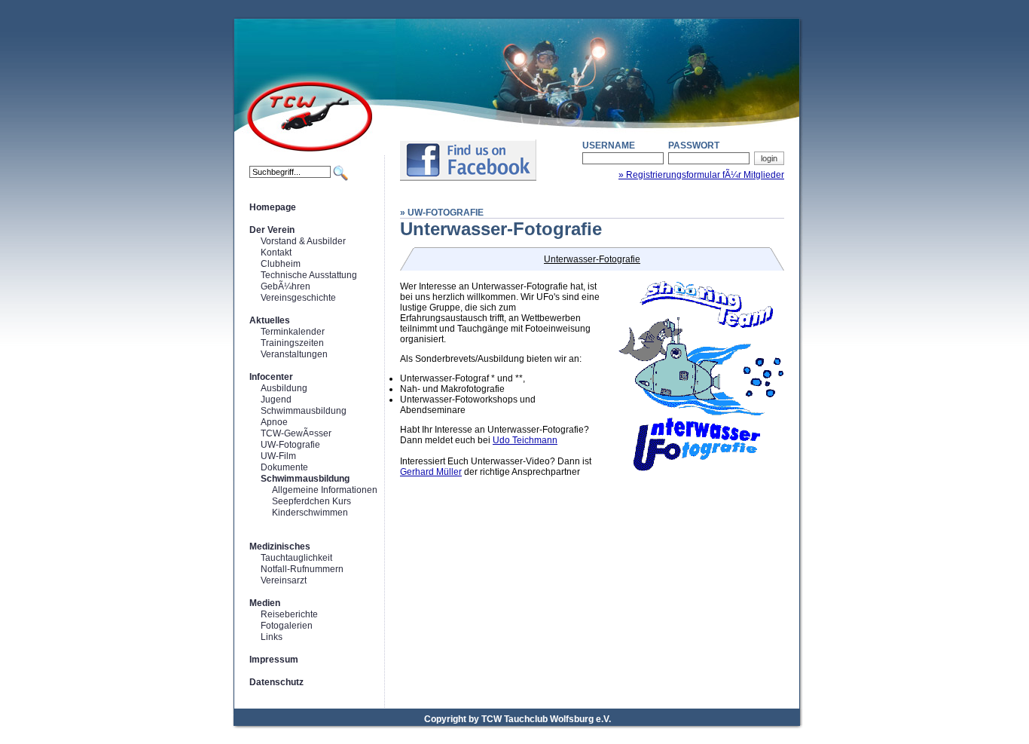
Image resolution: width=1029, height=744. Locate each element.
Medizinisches (279, 546)
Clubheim (281, 264)
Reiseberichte (289, 614)
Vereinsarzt (284, 580)
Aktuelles (269, 320)
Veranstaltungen (294, 354)
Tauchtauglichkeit (296, 558)
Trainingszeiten (292, 343)
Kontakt (276, 252)
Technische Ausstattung (309, 275)
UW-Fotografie (290, 444)
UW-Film (278, 456)
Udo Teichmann (525, 440)
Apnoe (274, 422)
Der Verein (272, 230)
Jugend (276, 399)
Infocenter (271, 377)
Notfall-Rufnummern (302, 569)
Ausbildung (284, 388)
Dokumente (284, 467)
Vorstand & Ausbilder (303, 241)
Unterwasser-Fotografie (592, 259)
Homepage (272, 207)
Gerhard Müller (431, 472)
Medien (264, 603)
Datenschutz (276, 682)
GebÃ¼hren (285, 286)
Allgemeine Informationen (324, 490)
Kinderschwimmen (310, 512)
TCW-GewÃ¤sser (296, 433)
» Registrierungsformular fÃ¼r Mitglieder (701, 175)
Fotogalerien (287, 625)
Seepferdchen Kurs (311, 501)
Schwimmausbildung (304, 411)
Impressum (273, 659)
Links (271, 637)
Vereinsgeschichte (298, 297)
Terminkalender (293, 331)
